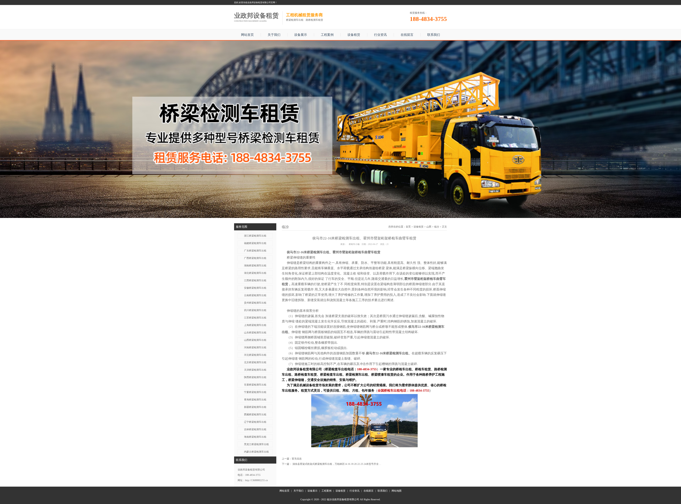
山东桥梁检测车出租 (255, 332)
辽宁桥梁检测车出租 (255, 422)
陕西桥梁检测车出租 (255, 377)
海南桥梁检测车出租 (255, 437)
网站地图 (397, 490)
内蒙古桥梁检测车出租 (256, 451)
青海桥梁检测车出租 (255, 399)
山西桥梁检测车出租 (255, 340)
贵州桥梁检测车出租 (255, 302)
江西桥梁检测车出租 (255, 280)
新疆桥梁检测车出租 (255, 407)
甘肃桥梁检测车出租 (255, 384)
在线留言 (407, 35)
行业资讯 (380, 35)
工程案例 (327, 35)
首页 (408, 226)
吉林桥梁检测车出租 (255, 429)
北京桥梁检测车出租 (255, 362)
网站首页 (247, 35)
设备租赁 (353, 35)
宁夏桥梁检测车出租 (255, 392)
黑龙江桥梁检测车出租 (256, 444)
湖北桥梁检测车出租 (255, 273)
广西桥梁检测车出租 (255, 258)
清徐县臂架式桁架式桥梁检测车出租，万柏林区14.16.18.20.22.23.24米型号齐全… (336, 464)
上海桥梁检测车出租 (255, 325)
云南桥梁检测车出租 (255, 295)
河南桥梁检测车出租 (255, 347)
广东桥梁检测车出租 (255, 250)
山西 (428, 226)
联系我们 (433, 35)
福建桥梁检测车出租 (255, 243)
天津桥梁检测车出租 (255, 370)
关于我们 (274, 35)
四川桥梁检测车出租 (255, 310)
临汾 (436, 226)
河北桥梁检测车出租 (255, 355)
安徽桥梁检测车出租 (255, 288)
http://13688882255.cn (256, 480)
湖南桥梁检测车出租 (255, 265)
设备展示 (300, 35)
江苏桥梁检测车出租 (255, 317)
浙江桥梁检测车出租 (255, 235)
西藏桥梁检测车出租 (255, 414)
